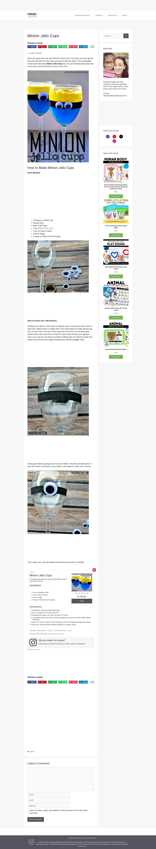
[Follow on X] (122, 136)
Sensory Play (112, 15)
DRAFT (32, 752)
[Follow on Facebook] (109, 136)
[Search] (126, 36)
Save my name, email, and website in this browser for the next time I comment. (59, 811)
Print (82, 601)
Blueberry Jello (46, 228)
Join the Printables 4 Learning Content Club (82, 838)
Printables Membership (82, 15)
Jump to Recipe (35, 53)
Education (99, 15)
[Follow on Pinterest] (116, 136)
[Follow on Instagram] (116, 141)
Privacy (124, 15)
